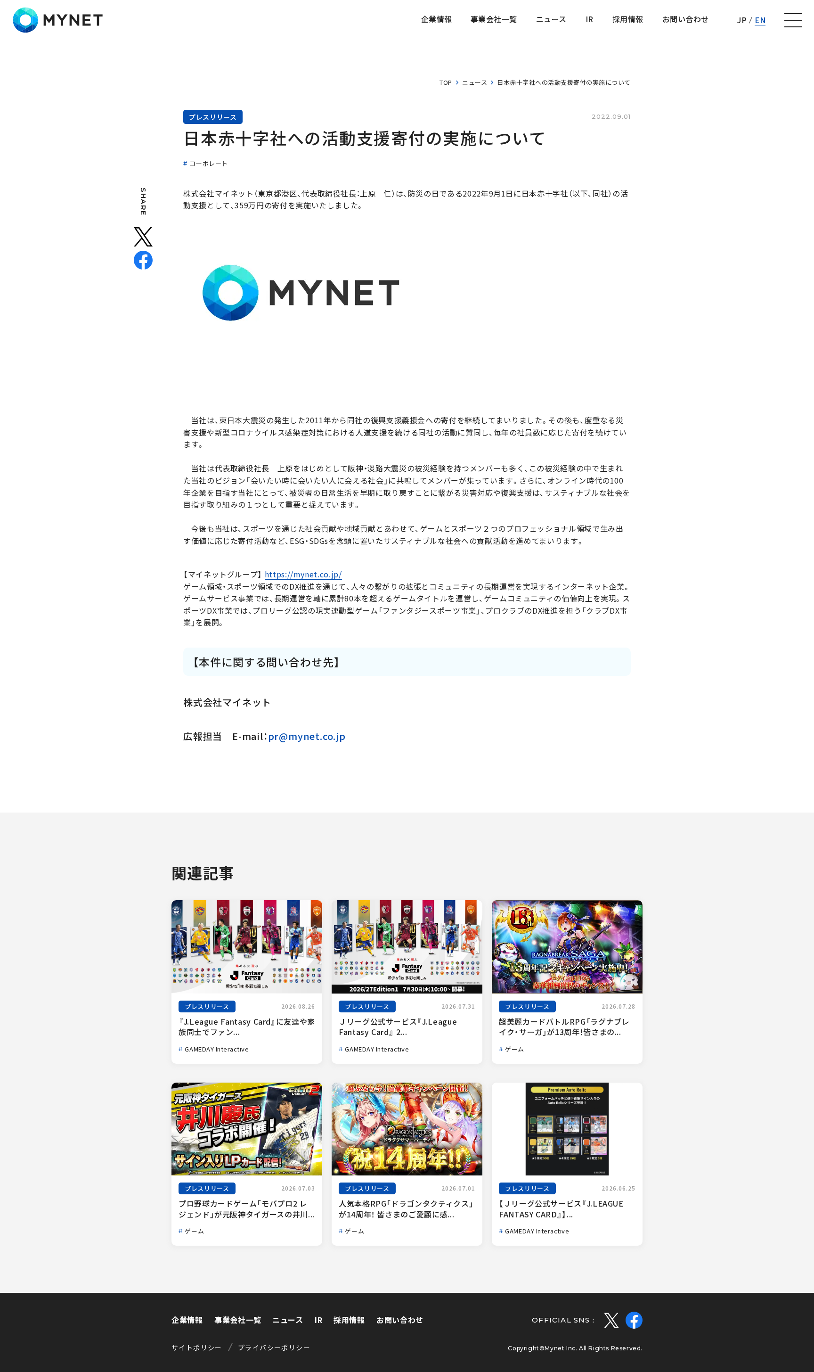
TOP (446, 82)
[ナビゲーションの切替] (793, 20)
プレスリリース (213, 117)
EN (760, 20)
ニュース (474, 82)
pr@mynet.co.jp (307, 736)
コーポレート (208, 163)
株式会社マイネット (58, 20)
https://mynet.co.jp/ (303, 574)
